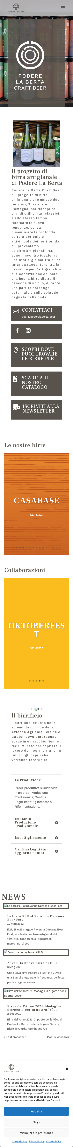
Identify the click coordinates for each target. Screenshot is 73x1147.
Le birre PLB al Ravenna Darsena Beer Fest (35, 918)
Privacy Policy (36, 1141)
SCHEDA (37, 515)
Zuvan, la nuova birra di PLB (32, 963)
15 (59, 547)
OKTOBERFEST (36, 630)
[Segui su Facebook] (17, 330)
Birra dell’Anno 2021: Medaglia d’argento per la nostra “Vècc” (34, 1008)
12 (49, 547)
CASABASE (36, 500)
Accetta (36, 1111)
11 (46, 547)
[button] (67, 1069)
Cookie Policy (19, 1141)
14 (56, 547)
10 (43, 547)
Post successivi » (58, 1037)
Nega (36, 1122)
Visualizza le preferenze (36, 1133)
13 (53, 547)
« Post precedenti (15, 1037)
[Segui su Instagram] (28, 330)
